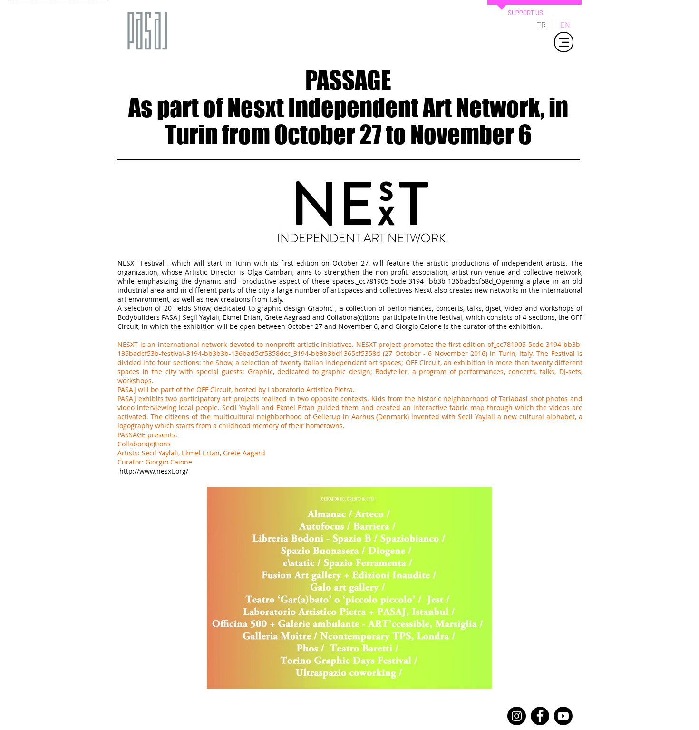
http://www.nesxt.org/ (153, 470)
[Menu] (563, 42)
